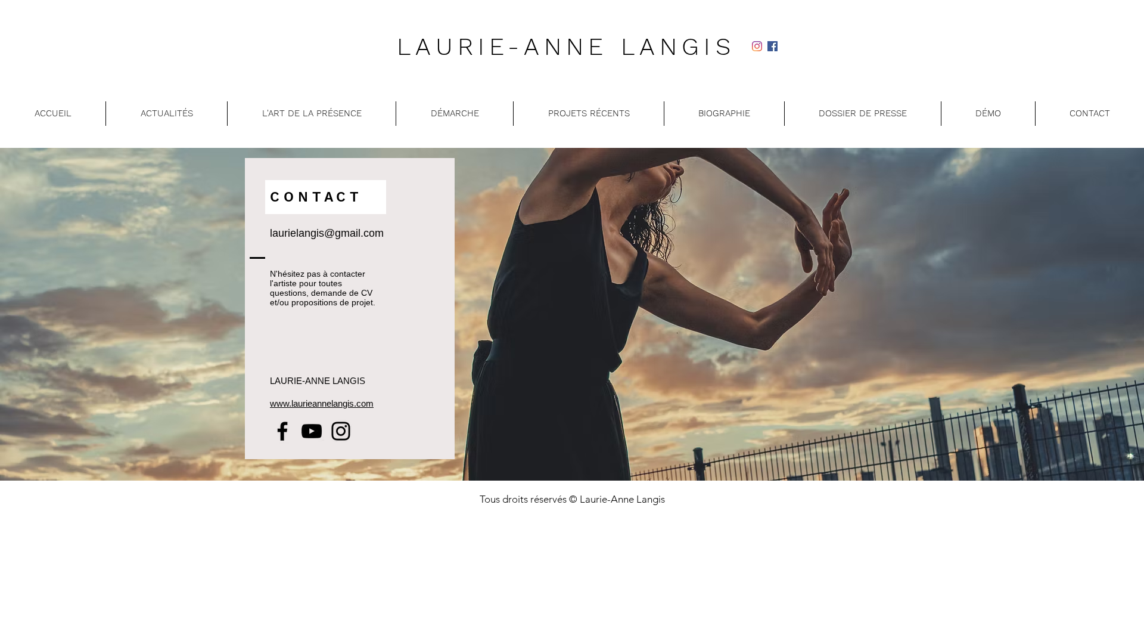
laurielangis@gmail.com (327, 233)
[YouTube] (311, 431)
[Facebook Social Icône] (772, 46)
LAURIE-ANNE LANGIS (566, 46)
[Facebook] (282, 431)
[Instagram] (757, 46)
